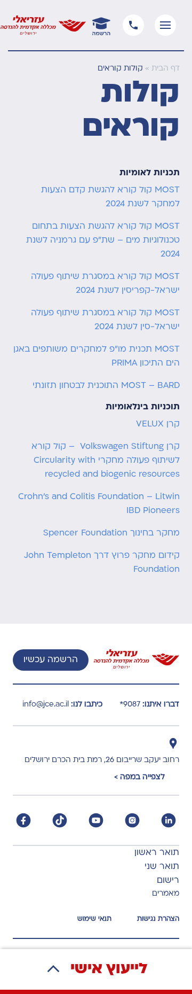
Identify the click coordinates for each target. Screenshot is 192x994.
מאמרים (165, 893)
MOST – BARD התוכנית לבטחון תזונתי (106, 386)
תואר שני (162, 867)
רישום (168, 880)
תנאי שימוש (94, 919)
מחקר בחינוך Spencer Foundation (111, 533)
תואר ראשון (156, 853)
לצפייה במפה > (139, 777)
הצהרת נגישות (158, 919)
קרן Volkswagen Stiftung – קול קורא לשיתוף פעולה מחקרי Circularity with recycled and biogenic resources (105, 460)
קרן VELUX (158, 424)
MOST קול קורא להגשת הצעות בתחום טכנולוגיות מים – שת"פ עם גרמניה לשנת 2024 (103, 240)
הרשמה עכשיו (50, 660)
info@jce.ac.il (45, 704)
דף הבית (165, 68)
